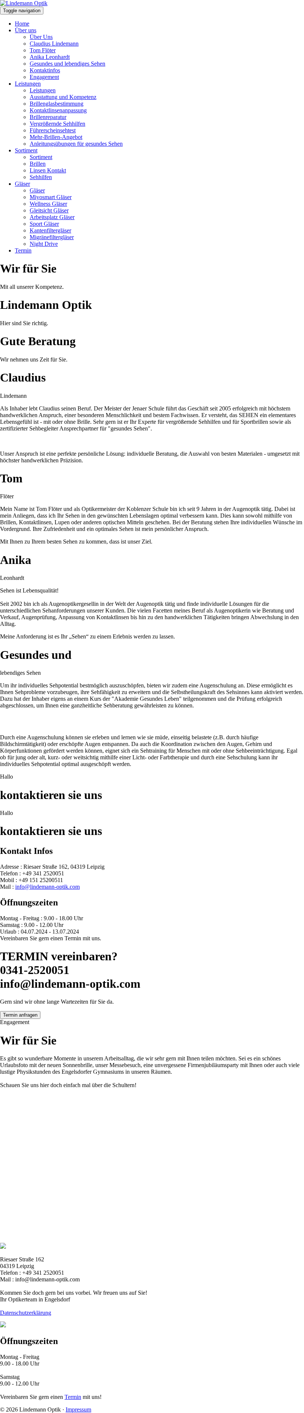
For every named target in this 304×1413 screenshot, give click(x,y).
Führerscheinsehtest (53, 130)
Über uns (25, 30)
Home (22, 23)
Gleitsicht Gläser (49, 210)
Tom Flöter (43, 50)
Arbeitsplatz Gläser (52, 217)
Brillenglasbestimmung (56, 103)
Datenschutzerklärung (25, 1313)
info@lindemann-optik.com (47, 887)
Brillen (38, 164)
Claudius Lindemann (54, 43)
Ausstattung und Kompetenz (63, 97)
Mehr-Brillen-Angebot (56, 137)
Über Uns (41, 37)
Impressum (78, 1409)
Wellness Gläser (48, 204)
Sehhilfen (41, 177)
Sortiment (26, 150)
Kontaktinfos (45, 70)
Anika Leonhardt (50, 57)
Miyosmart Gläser (51, 197)
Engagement (44, 77)
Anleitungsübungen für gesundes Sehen (76, 144)
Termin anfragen (20, 1015)
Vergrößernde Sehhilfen (57, 123)
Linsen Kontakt (48, 170)
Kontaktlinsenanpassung (58, 110)
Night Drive (44, 244)
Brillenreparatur (48, 117)
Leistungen (28, 83)
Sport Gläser (44, 224)
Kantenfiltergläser (50, 230)
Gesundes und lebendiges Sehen (67, 63)
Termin (23, 250)
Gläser (22, 184)
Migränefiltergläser (52, 237)
